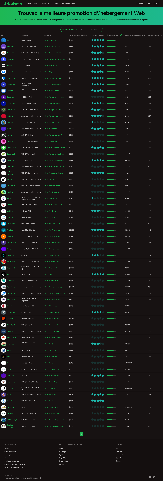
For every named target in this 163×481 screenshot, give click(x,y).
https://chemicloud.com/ (53, 243)
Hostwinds (11, 293)
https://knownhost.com (52, 382)
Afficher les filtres (71, 29)
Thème (140, 3)
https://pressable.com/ (52, 319)
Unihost (10, 369)
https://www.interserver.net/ (54, 167)
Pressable (10, 319)
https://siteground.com (52, 110)
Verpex (9, 198)
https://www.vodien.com (53, 205)
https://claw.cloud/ (51, 325)
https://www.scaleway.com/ (54, 97)
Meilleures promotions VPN (14, 467)
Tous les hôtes (32, 4)
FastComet (11, 186)
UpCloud (10, 211)
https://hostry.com (51, 357)
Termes (118, 461)
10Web (9, 274)
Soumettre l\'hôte (68, 4)
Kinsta (9, 129)
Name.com (11, 135)
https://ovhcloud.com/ (52, 103)
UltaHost (10, 217)
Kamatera (10, 160)
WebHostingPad (12, 420)
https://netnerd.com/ (51, 331)
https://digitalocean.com (53, 72)
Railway (9, 65)
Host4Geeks (11, 338)
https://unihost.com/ (51, 369)
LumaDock (11, 376)
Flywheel (10, 230)
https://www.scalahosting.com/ (55, 154)
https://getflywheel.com (52, 230)
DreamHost (11, 78)
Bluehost (10, 91)
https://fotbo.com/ (50, 395)
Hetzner (10, 116)
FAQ (117, 449)
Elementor (10, 141)
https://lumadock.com (52, 376)
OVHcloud (11, 103)
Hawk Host (11, 262)
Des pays (7, 455)
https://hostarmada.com (52, 300)
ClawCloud (11, 325)
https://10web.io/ (50, 274)
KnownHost (11, 382)
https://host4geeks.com (52, 338)
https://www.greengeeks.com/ (55, 148)
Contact (119, 452)
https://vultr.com (50, 40)
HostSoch (10, 407)
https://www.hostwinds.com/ (54, 293)
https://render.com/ (51, 179)
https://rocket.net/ (50, 268)
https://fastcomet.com (52, 186)
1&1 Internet (11, 350)
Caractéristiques (10, 452)
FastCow (10, 388)
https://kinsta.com (50, 129)
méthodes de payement (12, 461)
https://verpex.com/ (51, 198)
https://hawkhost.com (52, 262)
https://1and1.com (50, 350)
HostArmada (11, 300)
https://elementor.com (52, 141)
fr (149, 3)
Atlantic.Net (11, 287)
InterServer (11, 167)
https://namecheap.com (52, 53)
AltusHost (10, 363)
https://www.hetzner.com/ (53, 116)
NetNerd (10, 331)
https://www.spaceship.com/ (54, 59)
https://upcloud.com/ (51, 211)
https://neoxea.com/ (51, 413)
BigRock (10, 236)
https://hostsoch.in (51, 407)
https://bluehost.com (51, 91)
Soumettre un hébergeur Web (14, 464)
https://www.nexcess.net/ (53, 249)
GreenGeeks (11, 148)
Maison (6, 449)
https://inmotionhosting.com (54, 173)
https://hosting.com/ (51, 192)
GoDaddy (10, 255)
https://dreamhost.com (52, 78)
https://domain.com (51, 306)
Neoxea (10, 413)
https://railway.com (51, 65)
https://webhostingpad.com (54, 420)
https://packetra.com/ (52, 401)
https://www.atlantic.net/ (53, 287)
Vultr (9, 40)
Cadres (6, 458)
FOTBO (9, 395)
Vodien (9, 205)
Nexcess (10, 249)
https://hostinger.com (52, 46)
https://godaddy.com (51, 255)
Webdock (10, 281)
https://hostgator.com (52, 122)
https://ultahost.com (51, 217)
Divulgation (120, 455)
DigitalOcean (11, 72)
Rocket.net (11, 268)
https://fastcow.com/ (51, 388)
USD (156, 3)
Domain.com (11, 306)
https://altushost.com (52, 363)
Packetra (10, 401)
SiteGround (11, 110)
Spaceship (10, 59)
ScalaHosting (11, 154)
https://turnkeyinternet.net (53, 426)
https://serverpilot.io (51, 312)
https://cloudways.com (52, 84)
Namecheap (11, 53)
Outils (56, 4)
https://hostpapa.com (52, 344)
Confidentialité (121, 458)
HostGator (11, 122)
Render (9, 179)
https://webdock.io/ (51, 281)
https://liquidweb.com (52, 224)
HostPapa (10, 344)
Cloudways (11, 84)
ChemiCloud (11, 243)
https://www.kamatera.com (54, 160)
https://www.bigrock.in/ (52, 236)
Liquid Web (11, 224)
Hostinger (10, 46)
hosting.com (11, 192)
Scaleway (10, 97)
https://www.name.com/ (53, 135)
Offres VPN (45, 4)
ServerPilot (11, 312)
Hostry (9, 357)
